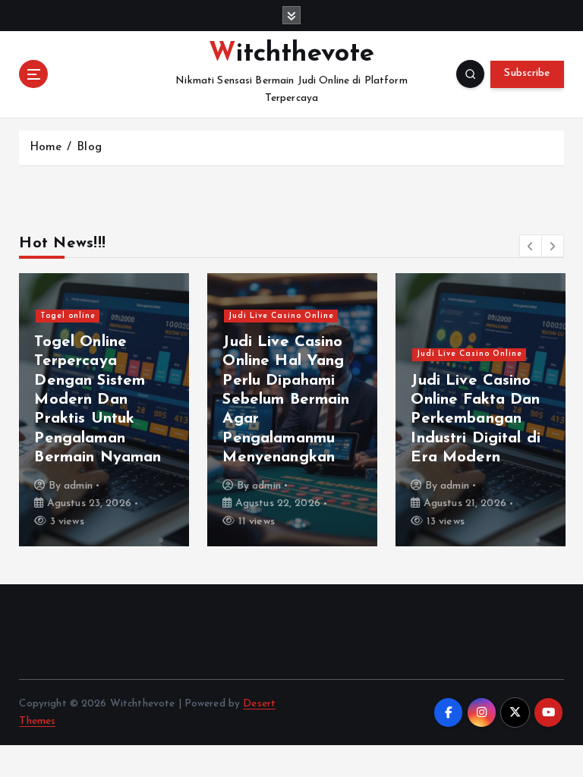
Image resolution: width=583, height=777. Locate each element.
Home (46, 147)
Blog (89, 147)
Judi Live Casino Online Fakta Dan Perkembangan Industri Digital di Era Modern (475, 419)
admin (78, 486)
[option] (104, 409)
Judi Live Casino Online (281, 316)
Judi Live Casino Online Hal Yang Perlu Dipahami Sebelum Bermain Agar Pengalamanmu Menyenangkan (285, 400)
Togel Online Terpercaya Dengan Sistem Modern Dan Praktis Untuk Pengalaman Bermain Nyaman (97, 400)
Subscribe (527, 73)
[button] (530, 245)
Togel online (68, 316)
